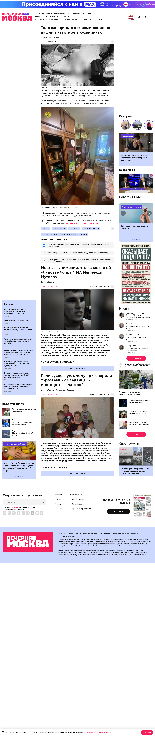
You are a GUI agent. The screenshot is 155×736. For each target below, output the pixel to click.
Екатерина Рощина (133, 346)
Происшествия (60, 42)
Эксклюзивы (127, 136)
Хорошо (147, 732)
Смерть (45, 229)
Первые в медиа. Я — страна (75, 19)
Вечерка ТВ (39, 14)
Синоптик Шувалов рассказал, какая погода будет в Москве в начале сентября (18, 341)
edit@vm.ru (120, 545)
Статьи (58, 499)
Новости (38, 16)
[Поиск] (139, 17)
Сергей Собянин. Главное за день (17, 321)
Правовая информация (67, 536)
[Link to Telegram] (28, 513)
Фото (46, 16)
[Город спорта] (131, 17)
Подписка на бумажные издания (87, 533)
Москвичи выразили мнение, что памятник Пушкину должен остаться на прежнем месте (18, 330)
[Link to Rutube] (37, 513)
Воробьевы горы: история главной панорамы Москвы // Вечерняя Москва (137, 125)
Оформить (118, 511)
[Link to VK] (9, 513)
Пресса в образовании (82, 14)
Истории (125, 116)
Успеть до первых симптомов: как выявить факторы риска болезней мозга (135, 157)
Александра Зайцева (50, 37)
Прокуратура (59, 229)
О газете (61, 533)
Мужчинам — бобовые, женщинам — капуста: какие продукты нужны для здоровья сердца (18, 386)
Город (6, 316)
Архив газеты (78, 499)
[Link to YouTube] (23, 513)
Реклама (70, 533)
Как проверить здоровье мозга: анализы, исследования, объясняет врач (136, 142)
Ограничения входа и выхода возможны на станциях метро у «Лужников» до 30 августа (16, 311)
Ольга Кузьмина (132, 324)
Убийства (74, 229)
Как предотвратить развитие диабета (136, 213)
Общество (8, 346)
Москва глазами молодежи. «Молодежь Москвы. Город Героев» (136, 183)
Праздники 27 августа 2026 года (19, 450)
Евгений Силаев (47, 282)
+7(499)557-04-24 (98, 545)
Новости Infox (13, 403)
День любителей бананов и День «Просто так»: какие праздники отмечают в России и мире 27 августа (18, 467)
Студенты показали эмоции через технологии (139, 401)
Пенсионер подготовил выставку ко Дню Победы (139, 423)
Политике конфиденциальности (97, 732)
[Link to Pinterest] (41, 513)
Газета (49, 14)
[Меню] (151, 17)
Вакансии (117, 533)
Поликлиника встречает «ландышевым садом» (130, 393)
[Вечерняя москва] (28, 542)
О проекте (136, 434)
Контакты (134, 533)
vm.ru (102, 543)
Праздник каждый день (15, 444)
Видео (52, 16)
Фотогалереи (60, 509)
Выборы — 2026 (95, 19)
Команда (125, 533)
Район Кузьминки (91, 229)
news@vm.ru (62, 547)
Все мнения (136, 358)
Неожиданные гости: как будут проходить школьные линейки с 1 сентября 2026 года (16, 375)
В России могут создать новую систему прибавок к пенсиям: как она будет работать (18, 364)
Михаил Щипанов (132, 335)
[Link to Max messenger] (4, 513)
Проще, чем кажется (131, 207)
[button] (5, 450)
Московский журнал (62, 14)
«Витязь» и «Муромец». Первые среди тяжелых (138, 412)
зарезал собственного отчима (79, 223)
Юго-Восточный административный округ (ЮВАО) (64, 234)
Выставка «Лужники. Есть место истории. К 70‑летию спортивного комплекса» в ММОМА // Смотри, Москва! (125, 125)
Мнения (124, 308)
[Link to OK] (14, 513)
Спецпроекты (63, 16)
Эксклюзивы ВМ (41, 19)
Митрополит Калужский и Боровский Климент (136, 314)
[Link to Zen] (18, 513)
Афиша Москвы (55, 19)
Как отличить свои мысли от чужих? (138, 317)
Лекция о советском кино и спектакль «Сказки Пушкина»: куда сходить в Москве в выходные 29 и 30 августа (18, 352)
